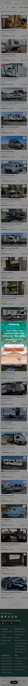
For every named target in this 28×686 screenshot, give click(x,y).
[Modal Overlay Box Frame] (14, 343)
